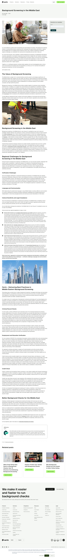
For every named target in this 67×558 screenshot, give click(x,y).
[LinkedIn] (6, 547)
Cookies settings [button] (41, 555)
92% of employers (8, 134)
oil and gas (6, 93)
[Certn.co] (5, 2)
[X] (8, 547)
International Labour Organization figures (17, 146)
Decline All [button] (52, 555)
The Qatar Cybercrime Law (19, 224)
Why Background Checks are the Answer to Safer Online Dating (53, 466)
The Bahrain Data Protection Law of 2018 (24, 212)
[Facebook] (3, 547)
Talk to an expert (60, 2)
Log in (54, 2)
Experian (5, 137)
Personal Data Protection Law (32, 245)
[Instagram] (4, 547)
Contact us (24, 416)
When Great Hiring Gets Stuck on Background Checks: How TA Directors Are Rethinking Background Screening (10, 468)
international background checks (26, 421)
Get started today (60, 489)
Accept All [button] (46, 555)
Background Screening (9, 442)
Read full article (8, 475)
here (45, 550)
